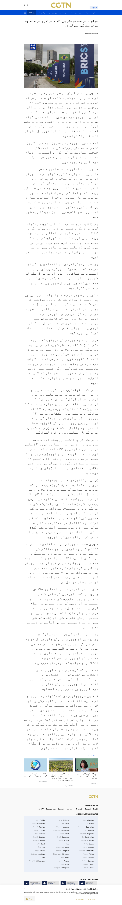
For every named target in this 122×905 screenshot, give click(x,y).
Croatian (87, 840)
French (88, 857)
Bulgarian (87, 834)
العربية (70, 809)
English (95, 809)
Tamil (41, 844)
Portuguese (61, 868)
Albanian (88, 820)
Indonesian (61, 830)
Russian (39, 827)
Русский (61, 809)
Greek (88, 864)
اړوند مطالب (92, 755)
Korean (64, 840)
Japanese (63, 837)
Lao (66, 844)
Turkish (40, 851)
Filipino (88, 854)
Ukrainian (38, 854)
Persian (64, 861)
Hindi (65, 824)
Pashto (40, 820)
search (30, 12)
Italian (64, 834)
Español (88, 809)
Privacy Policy (80, 899)
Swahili (39, 840)
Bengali (89, 830)
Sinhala (40, 834)
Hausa (89, 868)
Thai (41, 847)
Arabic (88, 824)
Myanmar (61, 854)
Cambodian (88, 837)
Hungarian (62, 827)
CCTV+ (41, 809)
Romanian (38, 824)
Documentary (51, 809)
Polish (64, 864)
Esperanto (86, 851)
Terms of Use (91, 899)
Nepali (65, 857)
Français (79, 809)
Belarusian (86, 827)
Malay (62, 847)
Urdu (41, 857)
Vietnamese (37, 861)
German (88, 861)
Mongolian (62, 851)
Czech (89, 844)
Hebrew (64, 820)
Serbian (39, 830)
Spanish (39, 837)
